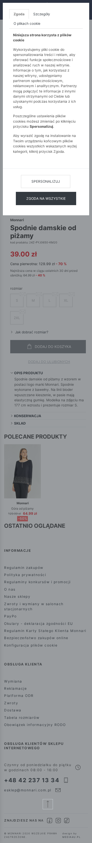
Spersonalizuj (45, 181)
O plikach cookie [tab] (27, 23)
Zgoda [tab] (19, 14)
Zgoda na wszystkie (46, 198)
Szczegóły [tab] (41, 14)
